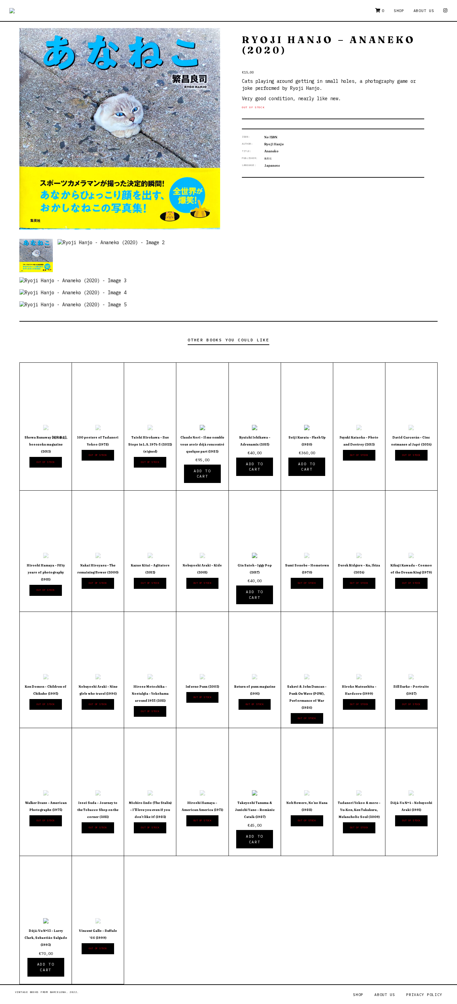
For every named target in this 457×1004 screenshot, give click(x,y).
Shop (399, 10)
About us (424, 10)
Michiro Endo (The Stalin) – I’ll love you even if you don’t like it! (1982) (150, 810)
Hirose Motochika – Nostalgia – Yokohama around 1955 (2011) (150, 693)
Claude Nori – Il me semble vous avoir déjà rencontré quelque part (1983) (202, 444)
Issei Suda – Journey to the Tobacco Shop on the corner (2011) (97, 810)
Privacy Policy (424, 994)
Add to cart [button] (202, 474)
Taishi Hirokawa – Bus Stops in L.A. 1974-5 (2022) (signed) (150, 444)
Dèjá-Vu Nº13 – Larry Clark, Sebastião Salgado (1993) (45, 938)
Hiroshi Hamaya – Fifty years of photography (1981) (46, 572)
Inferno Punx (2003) (202, 686)
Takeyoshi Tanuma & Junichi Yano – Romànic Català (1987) (255, 810)
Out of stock (45, 462)
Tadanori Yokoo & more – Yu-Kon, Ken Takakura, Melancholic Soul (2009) (359, 810)
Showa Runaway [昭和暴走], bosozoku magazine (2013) (45, 444)
